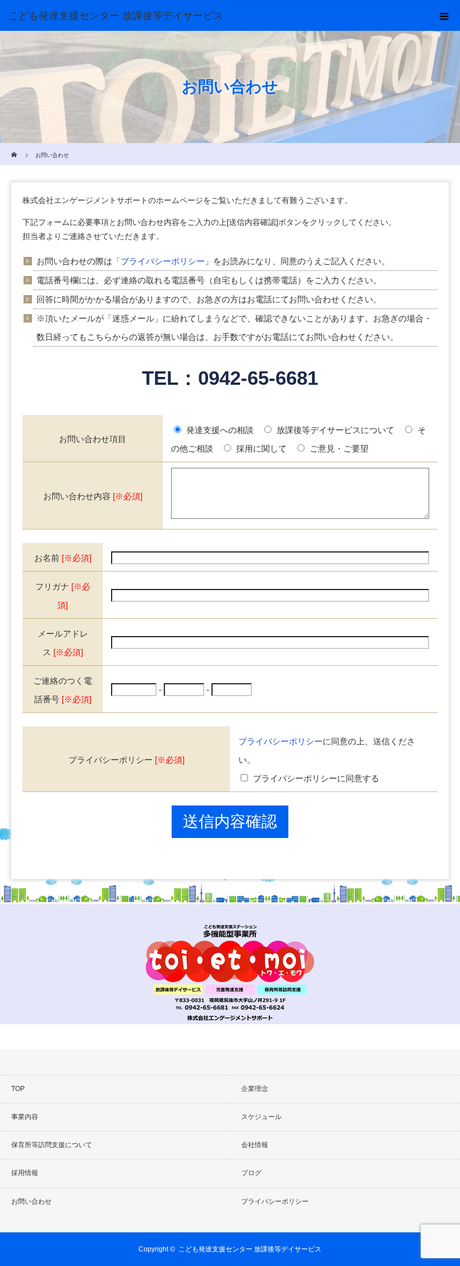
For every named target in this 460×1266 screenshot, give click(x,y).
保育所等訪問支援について (51, 1145)
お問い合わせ (31, 1201)
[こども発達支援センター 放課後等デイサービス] (213, 15)
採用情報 (24, 1173)
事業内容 (24, 1117)
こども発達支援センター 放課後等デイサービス (249, 1249)
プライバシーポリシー (163, 261)
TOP (18, 1089)
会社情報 (254, 1145)
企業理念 (254, 1089)
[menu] (444, 15)
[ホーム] (15, 147)
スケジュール (261, 1117)
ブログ (251, 1173)
